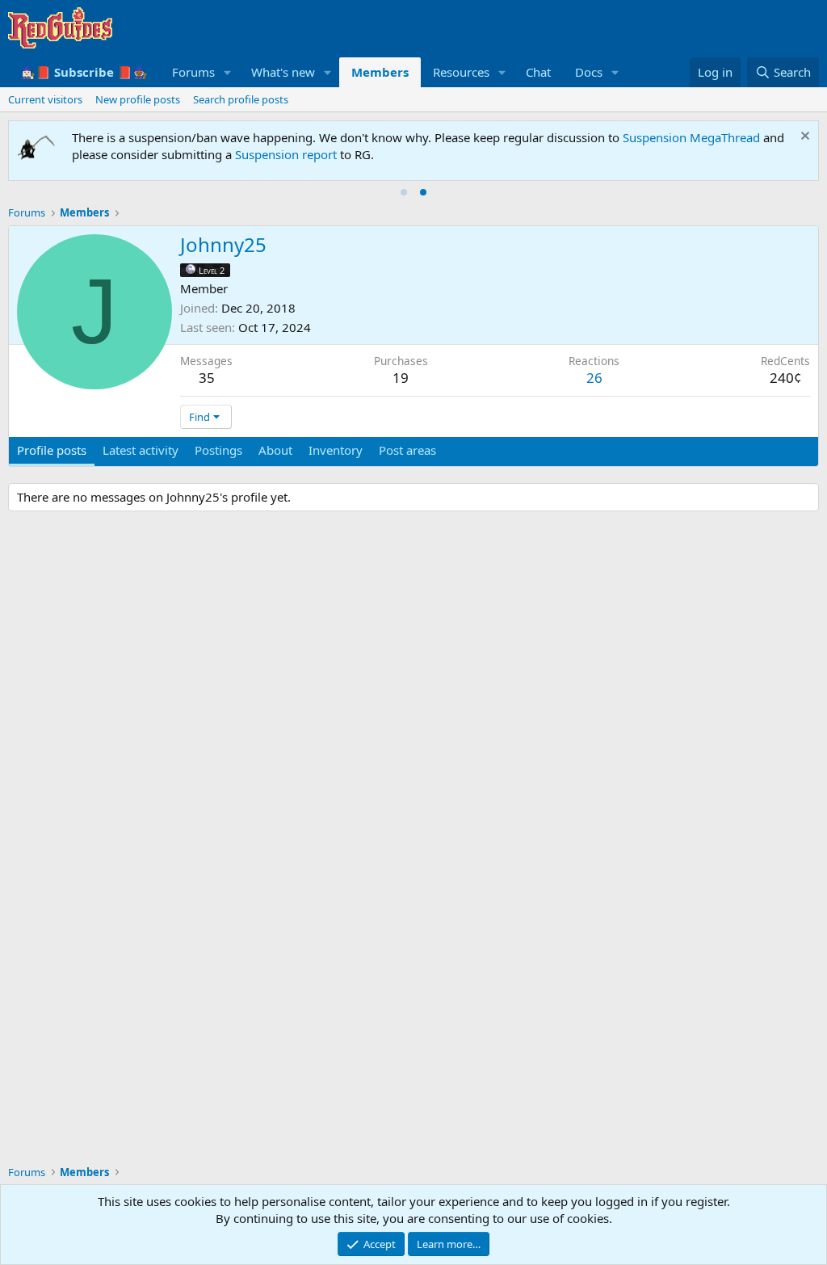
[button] (227, 72)
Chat (538, 72)
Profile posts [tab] (51, 450)
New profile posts (137, 99)
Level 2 (212, 270)
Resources (461, 72)
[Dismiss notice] (803, 137)
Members (380, 72)
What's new (283, 72)
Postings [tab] (218, 450)
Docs (588, 72)
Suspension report (286, 154)
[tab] (404, 192)
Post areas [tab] (407, 450)
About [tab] (275, 450)
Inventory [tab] (336, 450)
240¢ (786, 377)
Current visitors (45, 99)
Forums (193, 72)
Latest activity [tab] (140, 450)
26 (594, 377)
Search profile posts (240, 99)
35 (207, 377)
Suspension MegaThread (691, 137)
